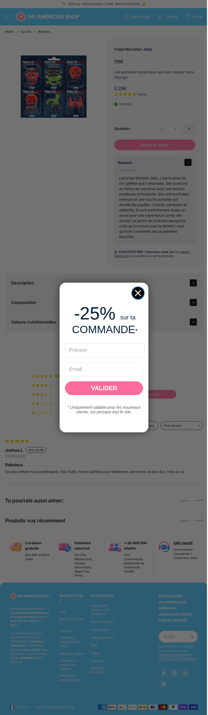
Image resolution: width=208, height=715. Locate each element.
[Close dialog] (136, 293)
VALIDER (103, 388)
